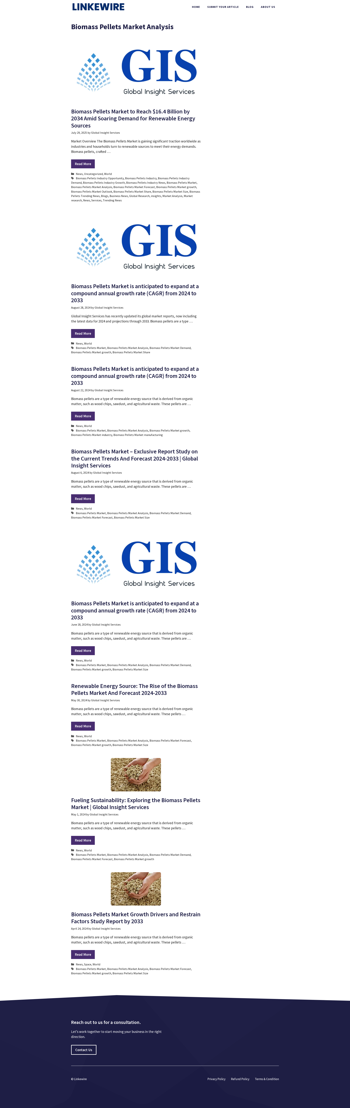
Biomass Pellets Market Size (170, 191)
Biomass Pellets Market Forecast (134, 187)
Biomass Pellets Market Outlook (91, 191)
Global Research (139, 196)
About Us (268, 7)
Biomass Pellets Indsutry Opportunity (100, 178)
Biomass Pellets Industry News (145, 182)
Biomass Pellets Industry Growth (104, 182)
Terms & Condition (267, 1079)
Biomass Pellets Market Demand (170, 348)
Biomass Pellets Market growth (176, 187)
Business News (119, 196)
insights (156, 196)
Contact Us (83, 1050)
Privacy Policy (216, 1079)
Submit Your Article (223, 7)
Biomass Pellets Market (182, 182)
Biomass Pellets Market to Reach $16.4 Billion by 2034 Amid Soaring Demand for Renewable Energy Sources (133, 118)
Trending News (112, 200)
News (79, 174)
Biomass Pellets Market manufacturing (138, 435)
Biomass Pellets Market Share (132, 191)
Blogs (104, 196)
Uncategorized (93, 174)
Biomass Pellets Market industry (91, 435)
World (108, 174)
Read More (83, 164)
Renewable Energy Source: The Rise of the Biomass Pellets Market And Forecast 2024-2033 (134, 689)
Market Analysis (172, 196)
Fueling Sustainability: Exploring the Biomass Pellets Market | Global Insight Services (135, 803)
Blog (250, 7)
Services (96, 200)
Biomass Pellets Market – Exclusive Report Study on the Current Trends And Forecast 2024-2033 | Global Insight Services (134, 458)
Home (196, 7)
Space (87, 964)
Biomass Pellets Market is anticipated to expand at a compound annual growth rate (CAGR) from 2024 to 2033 (135, 293)
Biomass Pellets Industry (141, 178)
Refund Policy (240, 1079)
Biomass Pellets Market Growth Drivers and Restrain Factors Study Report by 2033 (136, 918)
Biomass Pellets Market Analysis (91, 187)
